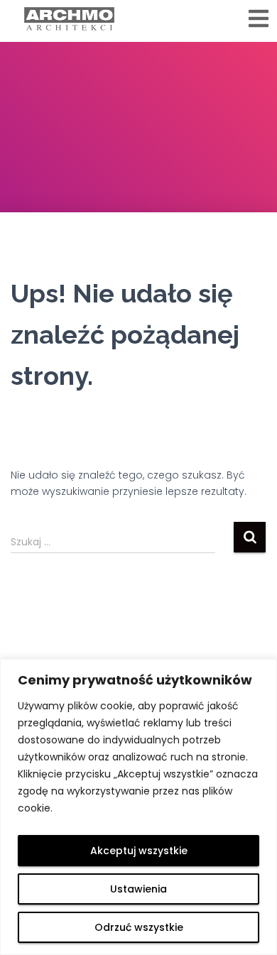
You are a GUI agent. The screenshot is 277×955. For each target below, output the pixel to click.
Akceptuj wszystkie (139, 851)
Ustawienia (138, 889)
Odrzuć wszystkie (138, 927)
